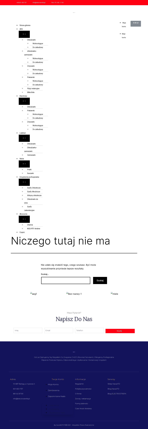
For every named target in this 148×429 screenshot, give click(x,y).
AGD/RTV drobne (33, 229)
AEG (21, 29)
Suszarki (30, 173)
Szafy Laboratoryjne (29, 208)
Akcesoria (23, 214)
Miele (22, 159)
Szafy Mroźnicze (33, 192)
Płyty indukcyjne (33, 89)
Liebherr (23, 133)
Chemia (30, 225)
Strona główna (25, 25)
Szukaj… (45, 274)
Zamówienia (53, 390)
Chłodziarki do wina (31, 201)
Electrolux (23, 96)
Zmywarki (31, 66)
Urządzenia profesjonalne (29, 177)
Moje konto (53, 384)
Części (22, 232)
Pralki (29, 170)
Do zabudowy (38, 47)
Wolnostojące (38, 44)
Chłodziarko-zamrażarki (30, 149)
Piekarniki (31, 77)
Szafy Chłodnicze (34, 188)
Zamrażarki (31, 155)
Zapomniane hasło (56, 396)
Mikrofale (30, 92)
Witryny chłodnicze (34, 195)
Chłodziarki (31, 40)
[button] (122, 30)
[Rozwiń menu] (24, 34)
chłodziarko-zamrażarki (30, 53)
